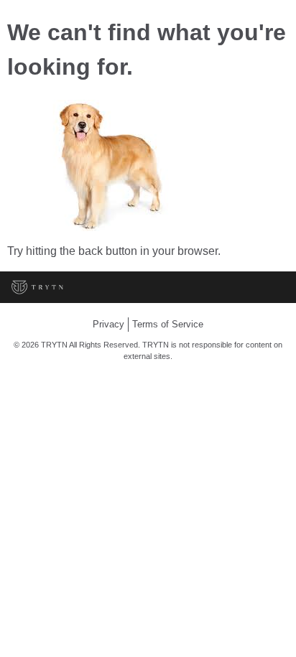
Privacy (108, 324)
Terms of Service (167, 324)
